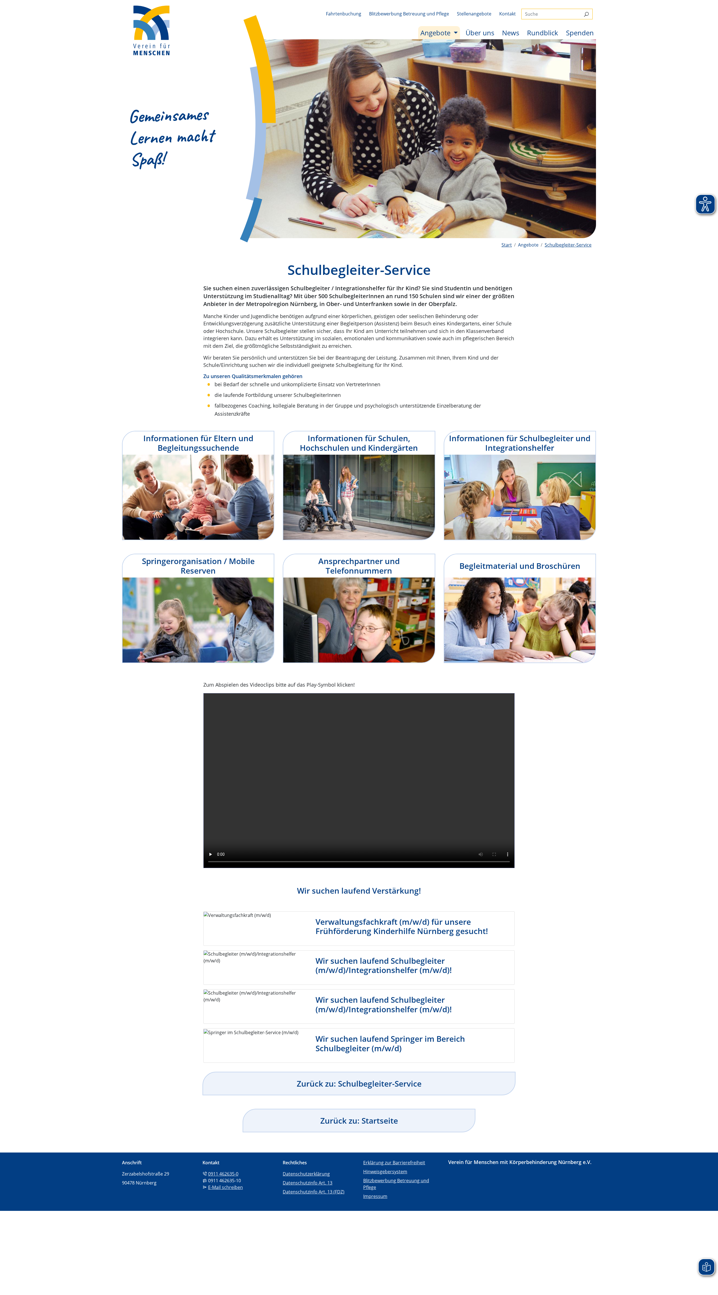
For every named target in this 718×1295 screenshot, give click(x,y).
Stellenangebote (474, 14)
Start (506, 245)
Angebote (440, 32)
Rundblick (542, 32)
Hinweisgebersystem (385, 1172)
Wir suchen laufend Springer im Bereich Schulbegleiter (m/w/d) (390, 1043)
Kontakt (507, 14)
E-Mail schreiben (225, 1187)
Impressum (375, 1196)
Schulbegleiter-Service (568, 245)
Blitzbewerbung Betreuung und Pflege (409, 14)
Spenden (580, 32)
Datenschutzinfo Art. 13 (307, 1183)
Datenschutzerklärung (306, 1174)
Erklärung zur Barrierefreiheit (394, 1163)
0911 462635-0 (223, 1174)
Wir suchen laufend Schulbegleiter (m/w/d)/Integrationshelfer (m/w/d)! (384, 965)
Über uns (480, 32)
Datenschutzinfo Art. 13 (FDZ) (313, 1192)
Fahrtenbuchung (343, 14)
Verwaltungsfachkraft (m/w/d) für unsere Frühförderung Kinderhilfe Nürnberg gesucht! (402, 926)
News (510, 32)
